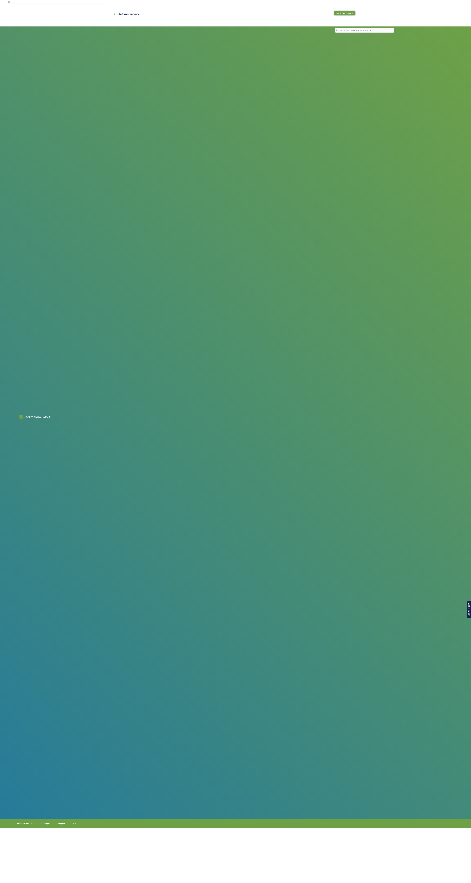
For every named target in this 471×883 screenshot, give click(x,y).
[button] (469, 609)
